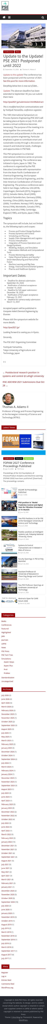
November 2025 (7, 718)
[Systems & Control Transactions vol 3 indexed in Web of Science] (9, 544)
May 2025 (5, 737)
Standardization (7, 677)
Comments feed (7, 984)
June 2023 (5, 797)
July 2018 (5, 943)
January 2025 (6, 748)
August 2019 (6, 924)
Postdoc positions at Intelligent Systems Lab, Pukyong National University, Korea (30, 534)
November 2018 (7, 936)
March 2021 (6, 879)
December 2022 (7, 812)
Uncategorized (7, 681)
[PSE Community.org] (4, 17)
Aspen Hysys (9, 662)
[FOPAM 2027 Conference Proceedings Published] (23, 433)
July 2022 (5, 823)
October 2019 (6, 921)
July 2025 (5, 733)
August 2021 (6, 861)
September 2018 (8, 939)
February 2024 (7, 770)
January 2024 (6, 774)
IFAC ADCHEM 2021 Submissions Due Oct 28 (23, 383)
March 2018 (6, 947)
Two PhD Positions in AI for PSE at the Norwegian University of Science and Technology (30, 520)
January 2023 (6, 808)
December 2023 (7, 778)
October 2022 (6, 819)
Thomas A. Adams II (29, 69)
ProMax (7, 673)
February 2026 (7, 710)
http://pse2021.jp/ (11, 327)
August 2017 (6, 954)
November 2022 (7, 815)
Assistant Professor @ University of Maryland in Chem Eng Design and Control (30, 573)
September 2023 (8, 785)
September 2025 (8, 725)
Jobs (3, 636)
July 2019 (5, 928)
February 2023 (7, 804)
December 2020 (7, 891)
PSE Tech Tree (7, 655)
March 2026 (6, 706)
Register (4, 972)
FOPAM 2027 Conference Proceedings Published (18, 464)
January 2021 (6, 887)
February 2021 (7, 883)
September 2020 (8, 902)
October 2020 (6, 898)
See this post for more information (19, 81)
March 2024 (6, 767)
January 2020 (6, 913)
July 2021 (5, 864)
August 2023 (6, 789)
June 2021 (5, 868)
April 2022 (5, 830)
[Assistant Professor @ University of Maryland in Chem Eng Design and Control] (9, 570)
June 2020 (5, 909)
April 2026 (5, 703)
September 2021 (8, 857)
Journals (4, 640)
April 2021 (5, 876)
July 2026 (5, 695)
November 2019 (7, 917)
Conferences (8, 52)
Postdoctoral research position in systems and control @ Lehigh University (23, 374)
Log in (3, 976)
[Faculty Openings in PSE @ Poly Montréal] (9, 558)
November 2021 (7, 849)
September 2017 (8, 951)
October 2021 (6, 853)
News (18, 52)
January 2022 (6, 842)
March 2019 (6, 932)
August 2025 (6, 729)
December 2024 (7, 752)
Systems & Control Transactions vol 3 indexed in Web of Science (30, 547)
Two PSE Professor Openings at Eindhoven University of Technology (30, 587)
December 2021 (7, 845)
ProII (5, 669)
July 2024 (5, 763)
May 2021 (5, 872)
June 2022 (5, 827)
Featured (19, 458)
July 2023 (5, 793)
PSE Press (20, 469)
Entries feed (6, 980)
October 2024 (6, 755)
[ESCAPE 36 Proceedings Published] (9, 489)
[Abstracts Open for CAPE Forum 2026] (9, 597)
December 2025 (7, 714)
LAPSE (3, 644)
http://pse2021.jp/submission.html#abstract (23, 102)
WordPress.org (7, 987)
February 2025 (7, 744)
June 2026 (5, 699)
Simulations (6, 659)
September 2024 (8, 759)
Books (3, 621)
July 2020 (5, 906)
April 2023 (5, 800)
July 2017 (5, 958)
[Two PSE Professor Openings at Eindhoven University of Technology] (9, 584)
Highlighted (29, 458)
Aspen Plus (8, 665)
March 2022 (6, 834)
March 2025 (6, 740)
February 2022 (7, 838)
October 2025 (6, 721)
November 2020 (7, 894)
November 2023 (7, 782)
